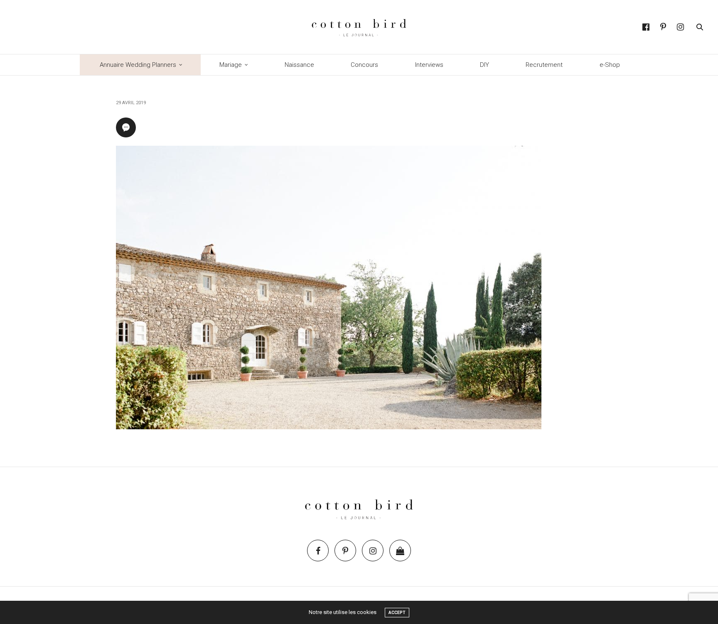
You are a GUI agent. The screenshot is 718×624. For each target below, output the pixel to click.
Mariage (230, 65)
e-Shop (610, 65)
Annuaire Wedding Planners (138, 65)
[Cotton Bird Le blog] (359, 27)
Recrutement (544, 65)
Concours (364, 65)
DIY (484, 65)
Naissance (299, 65)
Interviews (429, 65)
